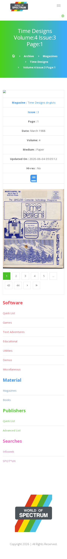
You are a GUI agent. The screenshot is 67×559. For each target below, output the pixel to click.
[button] (62, 16)
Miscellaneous (12, 369)
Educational (10, 341)
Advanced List (12, 430)
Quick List (9, 313)
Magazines (50, 56)
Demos (7, 360)
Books (7, 400)
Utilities (7, 350)
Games (7, 322)
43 (8, 285)
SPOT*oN (9, 461)
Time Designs (39, 61)
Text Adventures (14, 332)
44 (17, 285)
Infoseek (8, 451)
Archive (29, 56)
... (53, 276)
